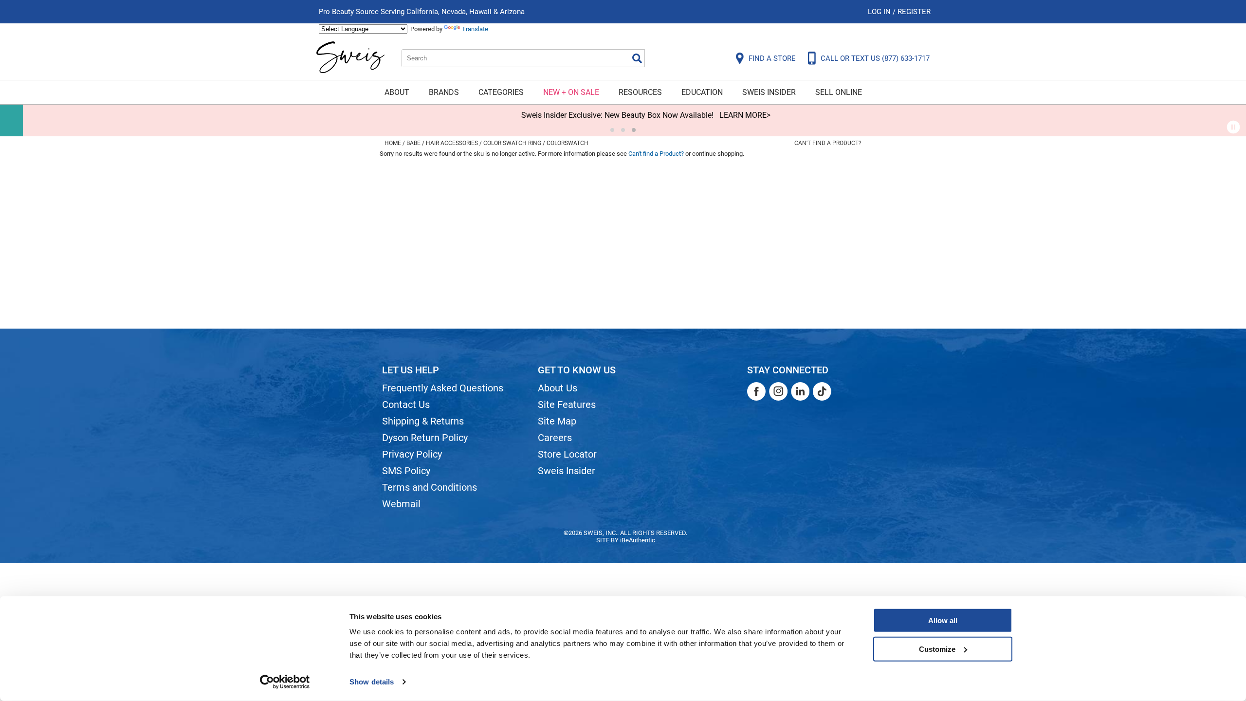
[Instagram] (778, 391)
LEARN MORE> (722, 115)
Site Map (557, 421)
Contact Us (406, 404)
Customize (937, 649)
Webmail (401, 504)
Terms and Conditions (429, 487)
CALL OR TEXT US (875, 58)
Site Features (567, 404)
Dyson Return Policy (425, 437)
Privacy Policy (412, 454)
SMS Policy (406, 471)
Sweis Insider (769, 92)
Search (637, 58)
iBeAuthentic (637, 540)
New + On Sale (571, 92)
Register (914, 11)
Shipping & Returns (423, 421)
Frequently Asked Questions (442, 388)
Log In (880, 11)
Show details (371, 682)
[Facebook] (756, 391)
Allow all (942, 620)
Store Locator (567, 454)
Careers (555, 437)
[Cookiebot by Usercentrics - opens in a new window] (285, 682)
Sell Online (838, 92)
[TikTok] (822, 391)
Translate (475, 29)
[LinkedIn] (800, 391)
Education (702, 92)
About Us (557, 388)
